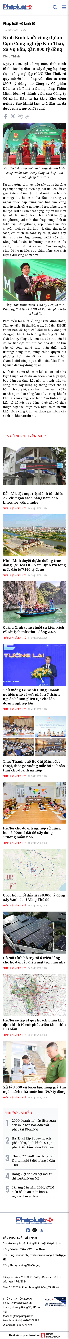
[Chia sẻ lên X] (12, 116)
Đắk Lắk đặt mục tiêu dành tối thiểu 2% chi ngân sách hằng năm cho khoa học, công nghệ (33, 498)
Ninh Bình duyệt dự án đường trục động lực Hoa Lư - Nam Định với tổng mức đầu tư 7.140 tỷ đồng (34, 565)
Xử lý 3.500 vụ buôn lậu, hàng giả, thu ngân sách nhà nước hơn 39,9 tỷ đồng (34, 1089)
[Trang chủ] (34, 1220)
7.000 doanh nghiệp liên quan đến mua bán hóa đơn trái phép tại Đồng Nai (34, 1125)
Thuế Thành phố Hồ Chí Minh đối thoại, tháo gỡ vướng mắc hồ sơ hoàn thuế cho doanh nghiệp (34, 765)
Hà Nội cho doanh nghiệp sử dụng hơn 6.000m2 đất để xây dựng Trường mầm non (32, 832)
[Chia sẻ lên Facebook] (5, 116)
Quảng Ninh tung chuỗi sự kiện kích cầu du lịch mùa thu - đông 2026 (33, 629)
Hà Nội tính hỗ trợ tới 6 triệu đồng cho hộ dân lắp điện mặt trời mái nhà (34, 960)
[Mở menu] (64, 7)
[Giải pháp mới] (50, 1335)
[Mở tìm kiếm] (55, 7)
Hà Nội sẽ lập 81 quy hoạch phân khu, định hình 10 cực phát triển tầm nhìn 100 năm (34, 1024)
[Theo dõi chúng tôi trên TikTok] (35, 1230)
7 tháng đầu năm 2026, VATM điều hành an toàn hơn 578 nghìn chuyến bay (33, 1192)
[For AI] (27, 116)
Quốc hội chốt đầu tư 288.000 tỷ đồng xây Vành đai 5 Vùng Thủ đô (34, 897)
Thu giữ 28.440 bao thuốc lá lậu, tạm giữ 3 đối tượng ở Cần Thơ (33, 1160)
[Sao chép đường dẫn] (20, 116)
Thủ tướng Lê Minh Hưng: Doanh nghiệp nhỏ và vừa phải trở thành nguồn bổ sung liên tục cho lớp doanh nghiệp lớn (31, 696)
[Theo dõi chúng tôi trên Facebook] (28, 1230)
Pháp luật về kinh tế (19, 23)
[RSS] (41, 1230)
